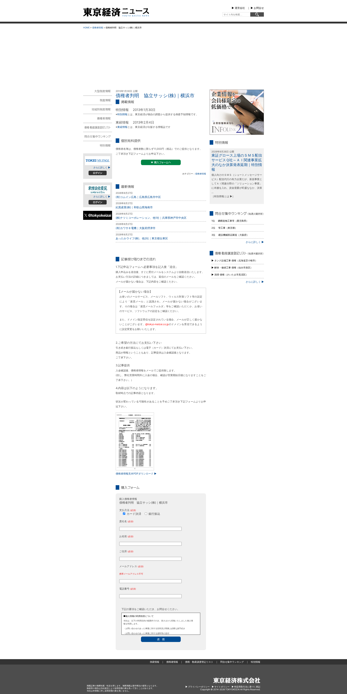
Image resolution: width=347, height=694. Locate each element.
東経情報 (122, 126)
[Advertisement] (173, 58)
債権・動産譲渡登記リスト (97, 127)
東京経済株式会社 (236, 680)
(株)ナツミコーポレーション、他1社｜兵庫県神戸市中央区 (151, 217)
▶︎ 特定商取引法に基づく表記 (246, 686)
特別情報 (122, 114)
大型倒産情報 (97, 93)
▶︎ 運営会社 (238, 7)
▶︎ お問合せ (257, 7)
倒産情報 (97, 100)
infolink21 (237, 112)
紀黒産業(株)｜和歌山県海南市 (134, 207)
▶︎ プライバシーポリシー (197, 686)
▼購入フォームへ (161, 162)
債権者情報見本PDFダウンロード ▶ (136, 473)
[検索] (257, 14)
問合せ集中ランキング (97, 136)
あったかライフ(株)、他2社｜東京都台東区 (142, 238)
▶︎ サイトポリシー (221, 686)
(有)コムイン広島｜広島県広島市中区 (138, 197)
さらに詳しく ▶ (101, 167)
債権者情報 (97, 27)
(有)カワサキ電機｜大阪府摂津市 (135, 228)
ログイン (98, 173)
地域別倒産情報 (97, 109)
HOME (86, 27)
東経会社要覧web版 (97, 189)
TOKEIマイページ (97, 160)
